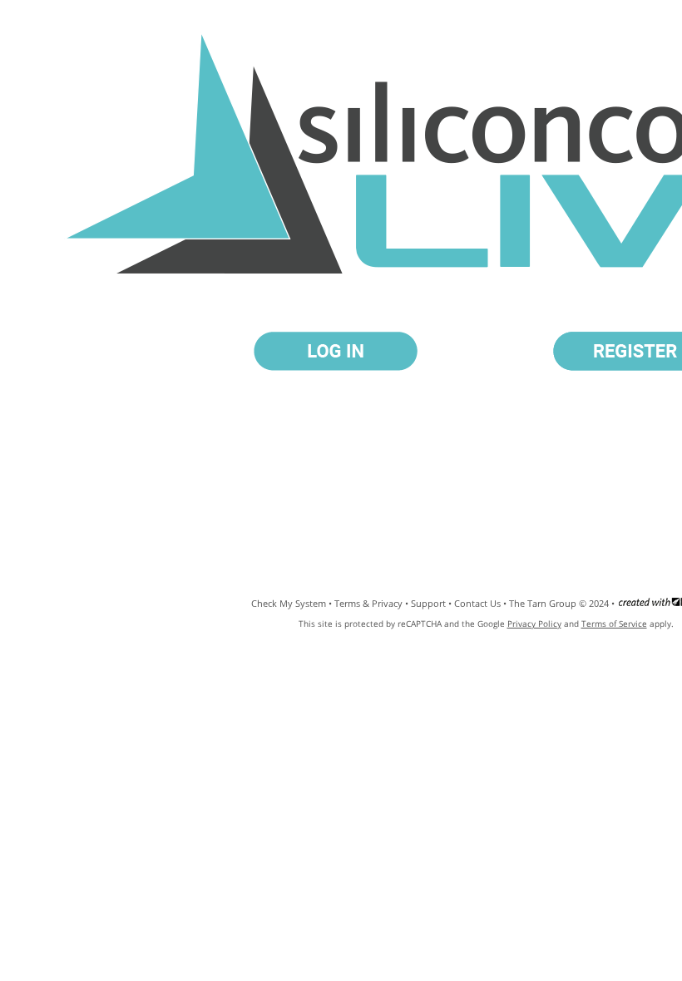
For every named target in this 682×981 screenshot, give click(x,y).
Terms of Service (614, 623)
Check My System (288, 603)
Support (428, 603)
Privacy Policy (534, 623)
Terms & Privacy (368, 603)
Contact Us (477, 603)
